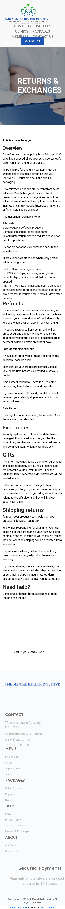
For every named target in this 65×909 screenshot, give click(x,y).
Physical (10, 794)
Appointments (13, 768)
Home (19, 26)
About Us (10, 774)
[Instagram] (14, 745)
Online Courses (14, 788)
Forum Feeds (39, 26)
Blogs (8, 800)
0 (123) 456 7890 (17, 740)
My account (12, 756)
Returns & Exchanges (17, 831)
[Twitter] (21, 745)
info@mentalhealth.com (23, 734)
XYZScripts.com (48, 907)
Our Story (10, 845)
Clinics (21, 31)
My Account (32, 41)
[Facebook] (7, 745)
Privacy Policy (13, 819)
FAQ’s (8, 813)
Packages (41, 31)
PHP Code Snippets (19, 907)
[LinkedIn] (28, 745)
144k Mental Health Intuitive (40, 899)
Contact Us (43, 37)
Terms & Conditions (16, 825)
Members (20, 37)
